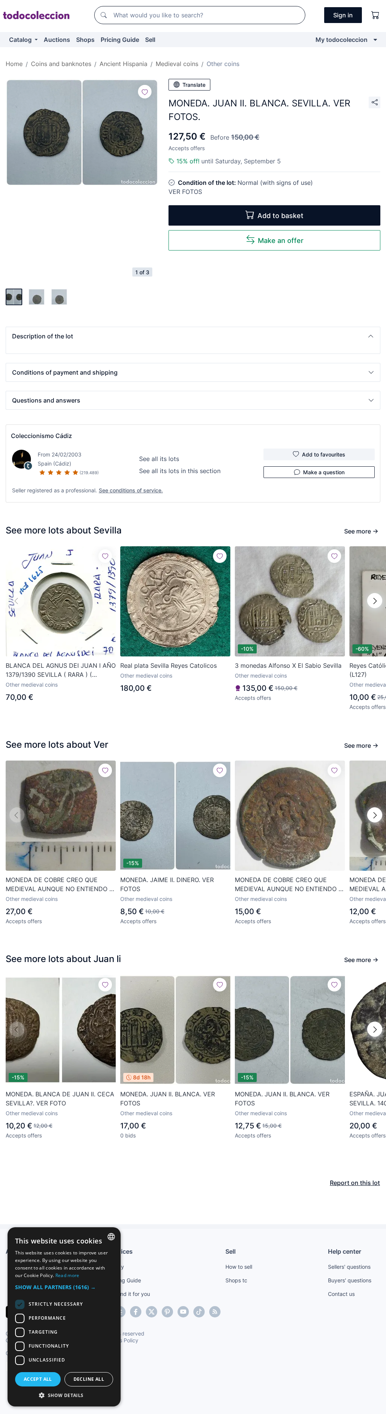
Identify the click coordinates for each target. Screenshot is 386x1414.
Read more (67, 1275)
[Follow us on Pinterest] (167, 1311)
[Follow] (145, 91)
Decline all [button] (89, 1379)
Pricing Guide (120, 39)
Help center (344, 1251)
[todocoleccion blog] (215, 1311)
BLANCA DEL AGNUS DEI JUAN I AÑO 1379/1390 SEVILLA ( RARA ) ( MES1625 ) (61, 670)
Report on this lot (355, 1183)
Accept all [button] (38, 1379)
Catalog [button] (21, 39)
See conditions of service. (131, 490)
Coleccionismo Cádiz (41, 436)
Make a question (324, 472)
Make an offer (280, 240)
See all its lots (159, 459)
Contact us (341, 1294)
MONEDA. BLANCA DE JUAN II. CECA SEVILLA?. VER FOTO (60, 1098)
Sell (150, 39)
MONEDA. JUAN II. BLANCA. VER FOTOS (167, 1098)
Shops (85, 39)
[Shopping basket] (375, 15)
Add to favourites (323, 454)
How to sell (238, 1266)
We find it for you (129, 1294)
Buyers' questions (349, 1280)
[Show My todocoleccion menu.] (375, 39)
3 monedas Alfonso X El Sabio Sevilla (288, 665)
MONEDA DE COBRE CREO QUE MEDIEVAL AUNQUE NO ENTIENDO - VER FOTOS (59, 884)
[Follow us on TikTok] (199, 1311)
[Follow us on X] (151, 1311)
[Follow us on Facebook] (135, 1311)
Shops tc (236, 1280)
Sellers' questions (349, 1266)
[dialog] (64, 1316)
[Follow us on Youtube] (183, 1311)
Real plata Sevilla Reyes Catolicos (168, 665)
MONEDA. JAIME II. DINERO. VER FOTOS (167, 884)
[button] (193, 336)
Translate (193, 84)
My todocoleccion (342, 39)
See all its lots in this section (180, 471)
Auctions (57, 39)
